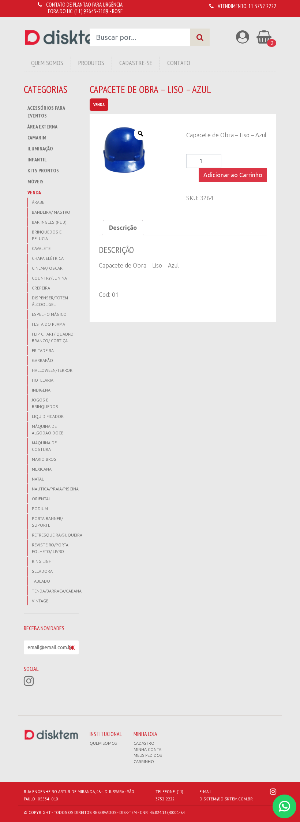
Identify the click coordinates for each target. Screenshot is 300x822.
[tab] (123, 227)
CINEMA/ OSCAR (47, 268)
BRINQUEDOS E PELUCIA (46, 235)
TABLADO (41, 581)
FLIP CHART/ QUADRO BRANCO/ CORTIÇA (53, 337)
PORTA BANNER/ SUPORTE (47, 522)
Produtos (91, 63)
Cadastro (144, 743)
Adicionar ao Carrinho (232, 175)
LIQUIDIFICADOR (48, 416)
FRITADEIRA (43, 350)
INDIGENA (41, 390)
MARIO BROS (44, 459)
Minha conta (147, 749)
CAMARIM (36, 137)
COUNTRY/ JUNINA (49, 278)
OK (71, 647)
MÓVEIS (35, 181)
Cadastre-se (135, 63)
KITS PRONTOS (43, 170)
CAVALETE (41, 248)
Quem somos (103, 743)
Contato (178, 63)
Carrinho (144, 761)
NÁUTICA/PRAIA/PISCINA (55, 489)
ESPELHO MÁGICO (49, 314)
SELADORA (42, 571)
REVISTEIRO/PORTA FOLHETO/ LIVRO (50, 548)
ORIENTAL (41, 498)
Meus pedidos (148, 755)
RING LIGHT (43, 561)
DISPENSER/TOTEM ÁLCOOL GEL (50, 301)
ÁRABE (38, 202)
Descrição (123, 227)
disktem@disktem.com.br (226, 799)
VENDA (34, 192)
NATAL (38, 479)
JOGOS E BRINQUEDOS (45, 403)
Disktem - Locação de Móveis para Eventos (66, 37)
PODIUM (40, 508)
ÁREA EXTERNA (42, 126)
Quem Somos (47, 63)
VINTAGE (40, 601)
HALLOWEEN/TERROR (52, 370)
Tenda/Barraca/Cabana (55, 591)
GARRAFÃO (42, 360)
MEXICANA (42, 469)
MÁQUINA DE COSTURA (44, 446)
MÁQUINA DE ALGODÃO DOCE (47, 429)
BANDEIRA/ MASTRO (51, 212)
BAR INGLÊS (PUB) (49, 222)
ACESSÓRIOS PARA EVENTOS (46, 112)
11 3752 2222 (262, 6)
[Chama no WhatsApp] (284, 806)
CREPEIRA (41, 288)
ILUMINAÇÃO (40, 148)
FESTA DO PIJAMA (48, 324)
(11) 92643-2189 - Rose (98, 11)
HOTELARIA (42, 380)
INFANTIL (37, 159)
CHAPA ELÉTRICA (48, 258)
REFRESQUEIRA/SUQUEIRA (55, 535)
